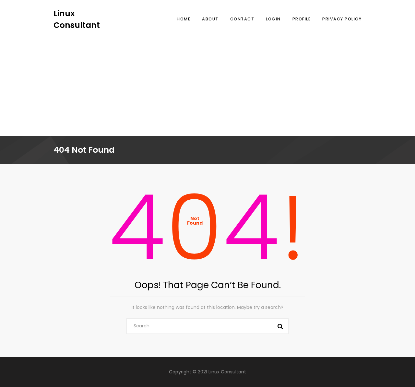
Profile (301, 19)
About (210, 19)
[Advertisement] (207, 79)
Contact (242, 19)
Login (273, 19)
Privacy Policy (342, 19)
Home (183, 19)
